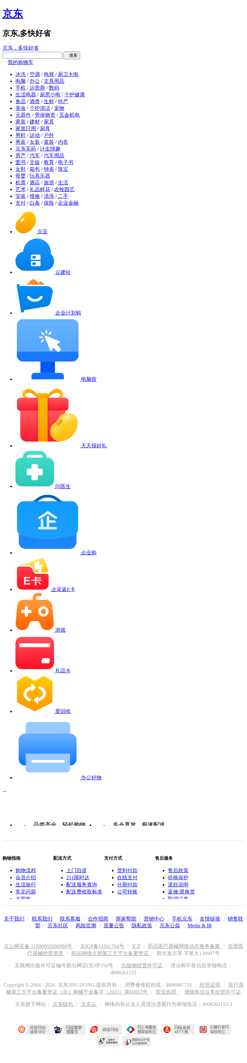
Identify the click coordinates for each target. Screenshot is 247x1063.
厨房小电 (50, 94)
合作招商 (98, 919)
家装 (20, 121)
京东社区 (58, 925)
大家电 (23, 899)
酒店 (35, 182)
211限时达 (77, 877)
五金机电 (69, 115)
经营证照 (211, 985)
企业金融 (68, 203)
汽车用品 (54, 155)
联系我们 (42, 919)
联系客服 (70, 919)
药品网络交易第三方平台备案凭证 (110, 953)
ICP (136, 946)
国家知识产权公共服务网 (136, 1041)
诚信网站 (105, 1029)
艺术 (20, 189)
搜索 (72, 55)
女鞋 (20, 169)
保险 (49, 203)
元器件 (23, 115)
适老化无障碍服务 (107, 1041)
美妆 (20, 108)
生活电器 (25, 94)
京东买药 (25, 148)
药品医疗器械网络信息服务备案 (184, 946)
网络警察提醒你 (69, 1029)
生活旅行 (25, 884)
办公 (35, 81)
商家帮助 (126, 919)
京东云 (89, 1004)
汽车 (35, 155)
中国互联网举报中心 (141, 1029)
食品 (20, 101)
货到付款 (127, 870)
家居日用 (25, 128)
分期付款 (127, 884)
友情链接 (210, 919)
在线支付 (127, 877)
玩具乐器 (40, 176)
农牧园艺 (64, 189)
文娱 (35, 162)
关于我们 (14, 919)
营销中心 (154, 919)
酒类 (35, 101)
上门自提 (76, 870)
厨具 (45, 128)
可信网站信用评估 (32, 1029)
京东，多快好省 (21, 48)
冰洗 (20, 74)
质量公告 (114, 925)
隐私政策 (142, 925)
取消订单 (178, 899)
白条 (35, 203)
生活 (63, 182)
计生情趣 (50, 148)
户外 (49, 135)
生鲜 (49, 101)
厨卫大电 (68, 74)
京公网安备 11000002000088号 (38, 946)
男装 (20, 142)
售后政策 (178, 870)
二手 (63, 196)
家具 (49, 121)
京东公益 (170, 925)
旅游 (49, 182)
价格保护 (178, 877)
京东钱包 (63, 1004)
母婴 (20, 176)
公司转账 (127, 891)
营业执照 (167, 992)
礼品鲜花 (40, 189)
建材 (35, 121)
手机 (20, 88)
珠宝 (63, 169)
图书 (20, 162)
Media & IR (200, 925)
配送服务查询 (81, 884)
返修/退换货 (181, 891)
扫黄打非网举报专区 (214, 1029)
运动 (35, 135)
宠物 (59, 108)
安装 (20, 196)
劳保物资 (45, 115)
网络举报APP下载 (178, 1029)
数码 (54, 88)
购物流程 (25, 870)
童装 (49, 142)
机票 (20, 182)
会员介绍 (25, 877)
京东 (13, 13)
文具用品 (54, 81)
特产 (63, 101)
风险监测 (86, 925)
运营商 (37, 88)
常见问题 (25, 891)
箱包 (35, 169)
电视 (49, 74)
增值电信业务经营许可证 (212, 992)
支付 (20, 203)
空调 (35, 74)
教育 (49, 162)
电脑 (20, 81)
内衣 (63, 142)
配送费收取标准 (84, 891)
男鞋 (20, 135)
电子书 (65, 162)
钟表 (49, 169)
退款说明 (178, 884)
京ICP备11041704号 (102, 946)
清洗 (49, 196)
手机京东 (182, 919)
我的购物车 (20, 62)
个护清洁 (40, 108)
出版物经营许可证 (142, 965)
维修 (35, 196)
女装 (35, 142)
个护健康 (74, 94)
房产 (20, 155)
